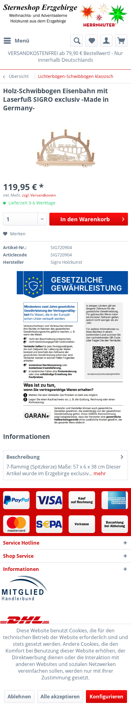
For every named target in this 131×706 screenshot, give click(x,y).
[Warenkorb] (121, 41)
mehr (99, 473)
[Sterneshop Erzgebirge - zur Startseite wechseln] (65, 17)
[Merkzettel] (91, 41)
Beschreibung (23, 457)
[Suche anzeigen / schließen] (76, 41)
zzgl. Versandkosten (39, 195)
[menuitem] (16, 41)
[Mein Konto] (106, 41)
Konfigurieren (106, 696)
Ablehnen (19, 696)
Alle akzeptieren (60, 696)
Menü (22, 40)
